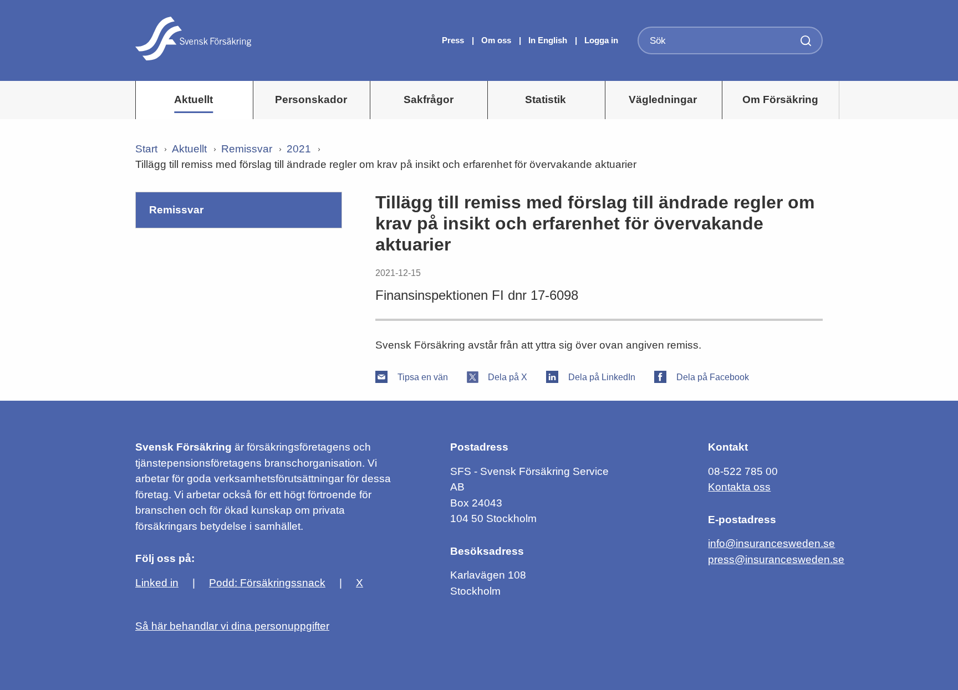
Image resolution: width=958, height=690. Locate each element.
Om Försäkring (780, 99)
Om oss (497, 40)
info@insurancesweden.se (771, 543)
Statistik (545, 99)
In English (547, 40)
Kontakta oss (739, 487)
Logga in (601, 40)
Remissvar (246, 149)
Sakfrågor (428, 99)
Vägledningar (663, 99)
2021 (299, 149)
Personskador (311, 99)
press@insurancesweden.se (776, 559)
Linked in (157, 583)
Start (146, 149)
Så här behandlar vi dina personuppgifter (232, 626)
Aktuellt (193, 99)
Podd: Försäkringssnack (267, 583)
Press (454, 40)
